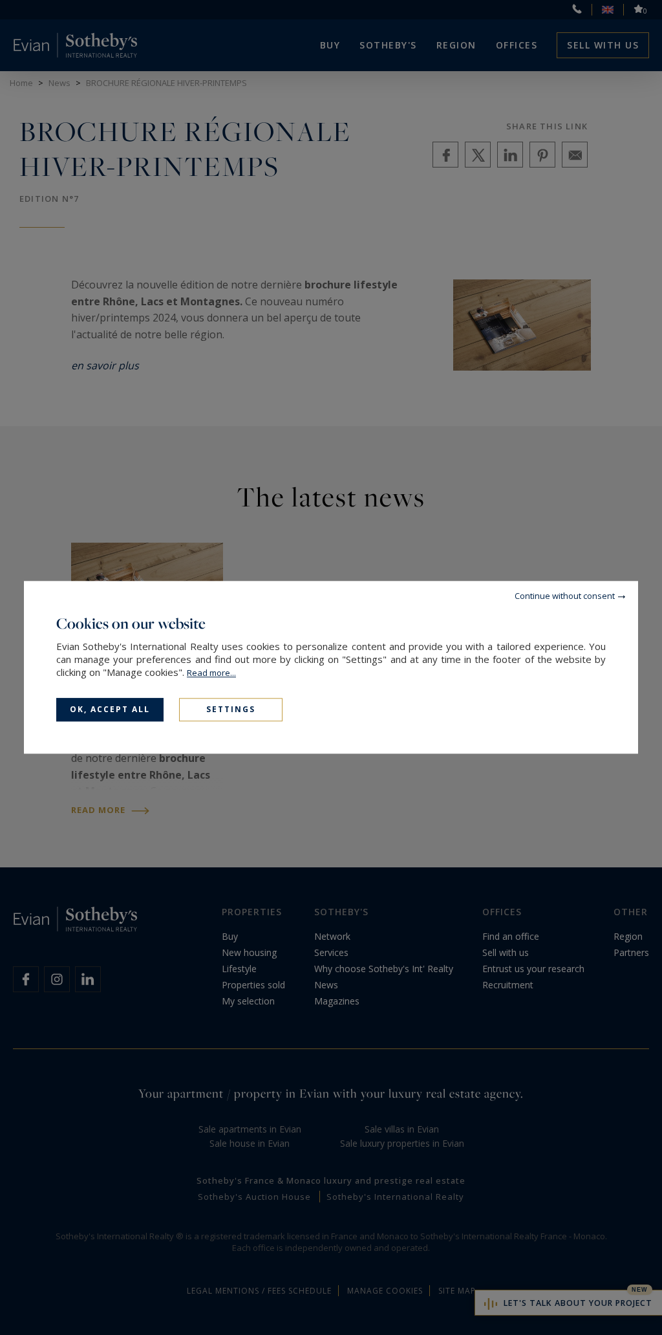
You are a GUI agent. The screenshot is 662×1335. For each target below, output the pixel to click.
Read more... (211, 672)
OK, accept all (110, 709)
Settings (230, 709)
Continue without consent (565, 596)
